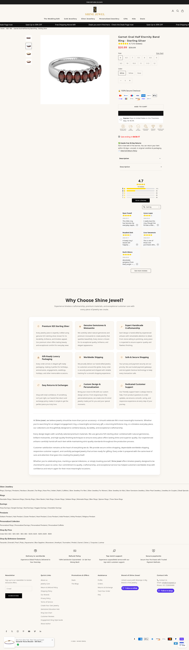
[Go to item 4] (29, 62)
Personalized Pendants (39, 525)
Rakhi (59, 490)
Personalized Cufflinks (56, 525)
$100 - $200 (37, 534)
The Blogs (75, 584)
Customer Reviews (47, 616)
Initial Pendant (64, 516)
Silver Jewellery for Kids (116, 490)
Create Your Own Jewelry (50, 605)
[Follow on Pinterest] (23, 631)
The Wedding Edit (52, 19)
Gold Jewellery (70, 19)
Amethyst (58, 542)
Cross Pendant (53, 516)
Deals (142, 19)
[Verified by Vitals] (18, 645)
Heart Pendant (41, 516)
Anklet (53, 490)
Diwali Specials (183, 490)
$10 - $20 (12, 534)
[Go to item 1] (29, 38)
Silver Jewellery (88, 19)
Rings (2, 490)
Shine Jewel (41, 420)
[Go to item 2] (29, 46)
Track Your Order (104, 591)
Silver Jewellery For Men (78, 490)
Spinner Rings (103, 499)
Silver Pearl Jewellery (153, 490)
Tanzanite (3, 542)
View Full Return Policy (129, 151)
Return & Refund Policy (49, 587)
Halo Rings (50, 499)
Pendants (15, 490)
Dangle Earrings (16, 508)
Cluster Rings (59, 499)
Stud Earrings (28, 508)
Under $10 (3, 534)
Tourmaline (66, 542)
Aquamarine (29, 542)
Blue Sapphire (39, 542)
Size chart (159, 53)
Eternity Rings (30, 499)
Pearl (17, 542)
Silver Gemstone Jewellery (135, 490)
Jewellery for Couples (169, 490)
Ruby (22, 542)
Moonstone (49, 542)
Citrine (86, 542)
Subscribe (13, 596)
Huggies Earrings (40, 508)
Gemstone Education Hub (50, 609)
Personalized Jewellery (109, 19)
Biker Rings (93, 499)
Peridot (74, 542)
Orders (100, 584)
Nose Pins (46, 490)
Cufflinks (65, 490)
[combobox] (151, 207)
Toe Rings (38, 490)
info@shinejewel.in (169, 583)
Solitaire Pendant (6, 516)
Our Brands (45, 595)
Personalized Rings (6, 525)
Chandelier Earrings (54, 508)
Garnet (80, 542)
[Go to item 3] (29, 54)
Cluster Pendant (29, 516)
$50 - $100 (28, 534)
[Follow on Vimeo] (35, 631)
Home (2, 29)
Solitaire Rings (71, 499)
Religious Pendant (88, 516)
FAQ (99, 595)
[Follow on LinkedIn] (40, 631)
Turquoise (94, 542)
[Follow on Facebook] (6, 631)
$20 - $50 (9, 29)
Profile (100, 580)
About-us (44, 580)
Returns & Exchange (105, 587)
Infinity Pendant (75, 516)
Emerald (11, 542)
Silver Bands (40, 499)
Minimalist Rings (82, 499)
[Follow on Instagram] (18, 631)
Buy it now (141, 113)
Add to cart (140, 106)
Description (124, 158)
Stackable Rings (5, 499)
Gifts (126, 19)
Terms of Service (47, 602)
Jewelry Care (45, 584)
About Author (46, 624)
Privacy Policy (46, 598)
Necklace (23, 490)
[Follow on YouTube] (29, 631)
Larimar (101, 542)
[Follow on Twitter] (12, 631)
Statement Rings (18, 499)
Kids (134, 19)
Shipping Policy (46, 591)
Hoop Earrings (5, 508)
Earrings (8, 490)
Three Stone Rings (116, 499)
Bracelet (31, 490)
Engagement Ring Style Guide (52, 620)
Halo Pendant (18, 516)
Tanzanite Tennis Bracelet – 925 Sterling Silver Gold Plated (29, 641)
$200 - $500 (47, 534)
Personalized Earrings (22, 525)
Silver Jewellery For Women (97, 490)
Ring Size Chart (46, 613)
